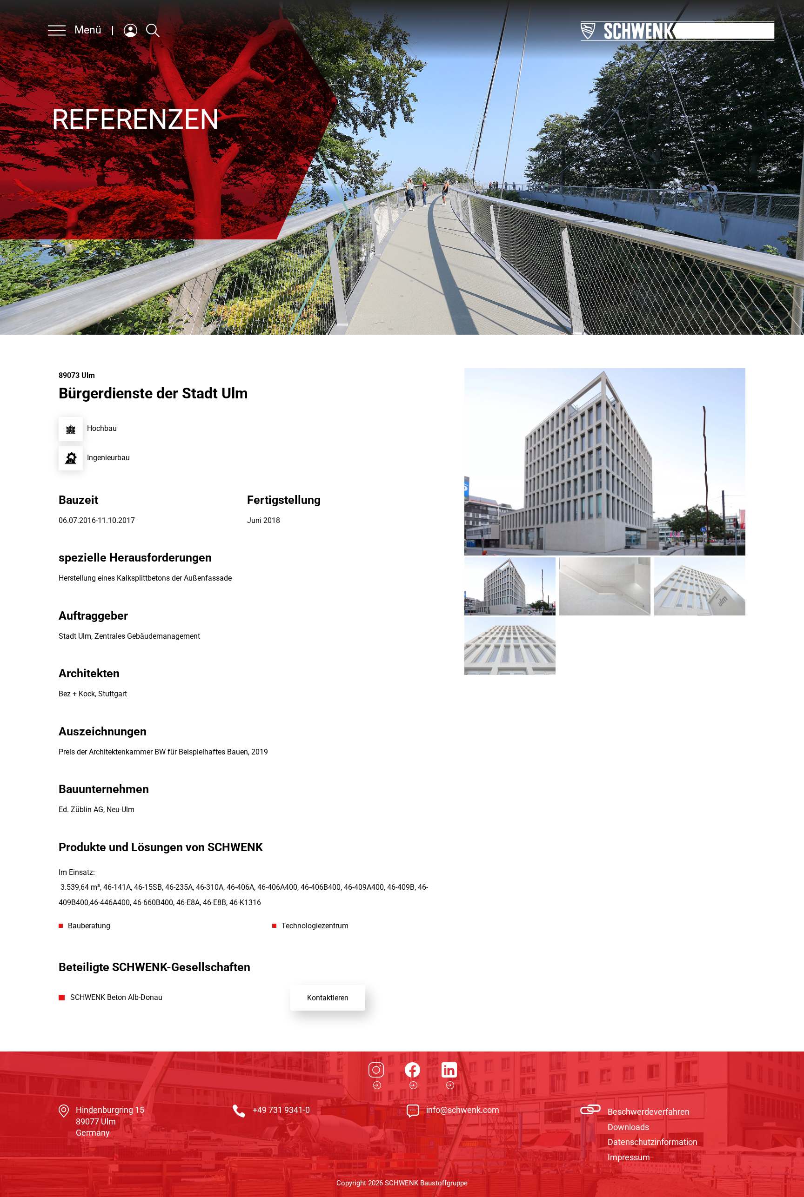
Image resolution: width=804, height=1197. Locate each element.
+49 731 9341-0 (281, 1110)
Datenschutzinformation (652, 1142)
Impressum (629, 1157)
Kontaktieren (327, 997)
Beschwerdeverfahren (649, 1112)
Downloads (628, 1127)
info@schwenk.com (462, 1110)
